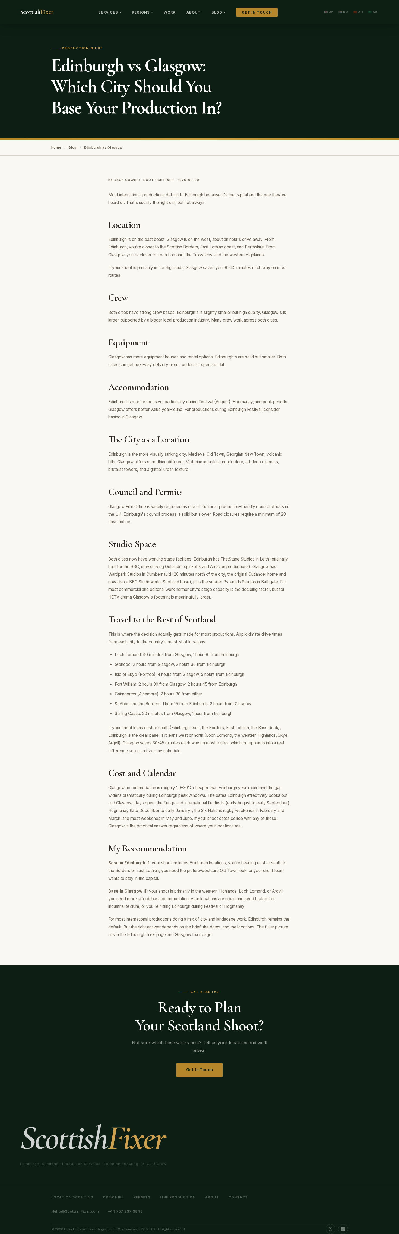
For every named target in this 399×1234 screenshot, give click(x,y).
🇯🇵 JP (328, 12)
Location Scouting (72, 1197)
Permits (142, 1197)
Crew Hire (113, 1197)
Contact (238, 1197)
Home (56, 147)
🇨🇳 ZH (358, 12)
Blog (216, 12)
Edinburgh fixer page (146, 934)
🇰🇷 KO (343, 12)
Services (108, 12)
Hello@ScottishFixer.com (75, 1211)
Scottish (36, 12)
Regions (141, 12)
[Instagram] (330, 1229)
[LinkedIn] (343, 1229)
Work (170, 12)
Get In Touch (257, 12)
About (193, 12)
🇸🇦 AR (373, 12)
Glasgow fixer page (193, 934)
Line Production (177, 1197)
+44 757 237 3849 (125, 1211)
